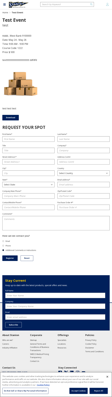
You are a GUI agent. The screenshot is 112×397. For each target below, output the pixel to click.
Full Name (9, 290)
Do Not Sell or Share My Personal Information (25, 390)
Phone (8, 246)
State (4, 180)
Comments (7, 214)
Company (61, 146)
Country (60, 168)
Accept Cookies (78, 390)
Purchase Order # (65, 202)
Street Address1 (9, 157)
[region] (56, 384)
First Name (7, 134)
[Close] (107, 377)
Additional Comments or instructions (21, 250)
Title (4, 146)
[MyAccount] (107, 4)
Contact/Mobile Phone (12, 202)
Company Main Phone (11, 191)
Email (8, 241)
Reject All (98, 390)
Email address (63, 180)
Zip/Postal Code (64, 191)
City (4, 168)
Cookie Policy (43, 385)
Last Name (62, 134)
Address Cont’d (63, 157)
